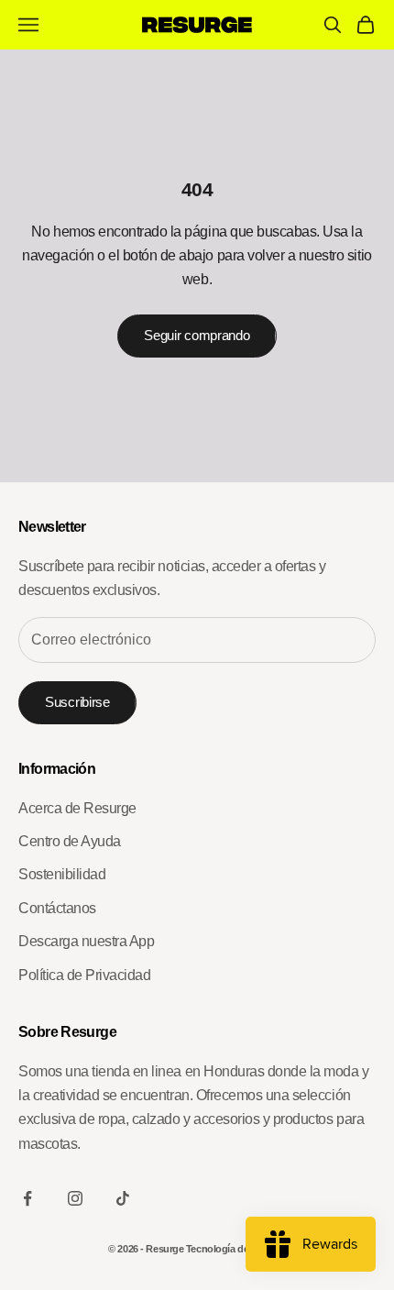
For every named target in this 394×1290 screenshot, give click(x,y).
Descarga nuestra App (86, 941)
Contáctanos (57, 908)
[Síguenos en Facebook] (27, 1198)
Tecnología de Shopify (236, 1248)
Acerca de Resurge (77, 808)
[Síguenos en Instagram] (75, 1198)
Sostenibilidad (61, 874)
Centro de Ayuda (69, 841)
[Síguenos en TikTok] (123, 1198)
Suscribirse (77, 702)
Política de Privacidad (84, 975)
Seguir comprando (196, 335)
